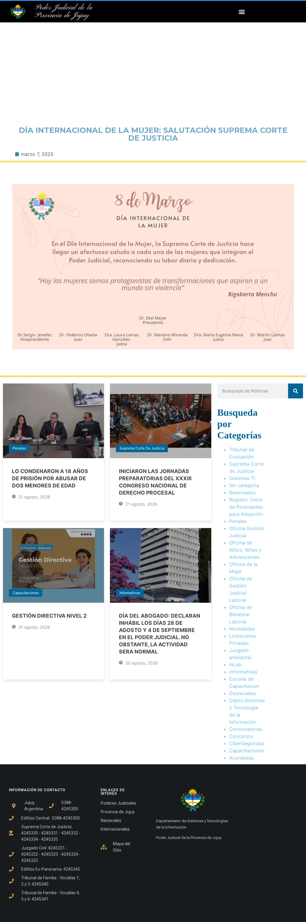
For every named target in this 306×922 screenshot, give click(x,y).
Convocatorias (245, 729)
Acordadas (241, 758)
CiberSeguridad (246, 743)
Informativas (130, 592)
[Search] (295, 390)
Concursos (241, 736)
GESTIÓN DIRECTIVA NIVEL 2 (49, 616)
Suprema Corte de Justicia (142, 448)
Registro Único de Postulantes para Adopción (246, 507)
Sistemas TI (242, 478)
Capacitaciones (26, 592)
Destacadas (242, 693)
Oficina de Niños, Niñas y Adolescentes (245, 550)
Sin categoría (244, 485)
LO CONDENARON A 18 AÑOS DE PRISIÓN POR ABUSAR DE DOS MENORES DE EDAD (50, 478)
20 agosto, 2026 (141, 662)
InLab (235, 665)
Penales (19, 448)
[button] (242, 12)
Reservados (242, 492)
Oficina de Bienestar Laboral (240, 614)
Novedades (242, 629)
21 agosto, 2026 (33, 496)
